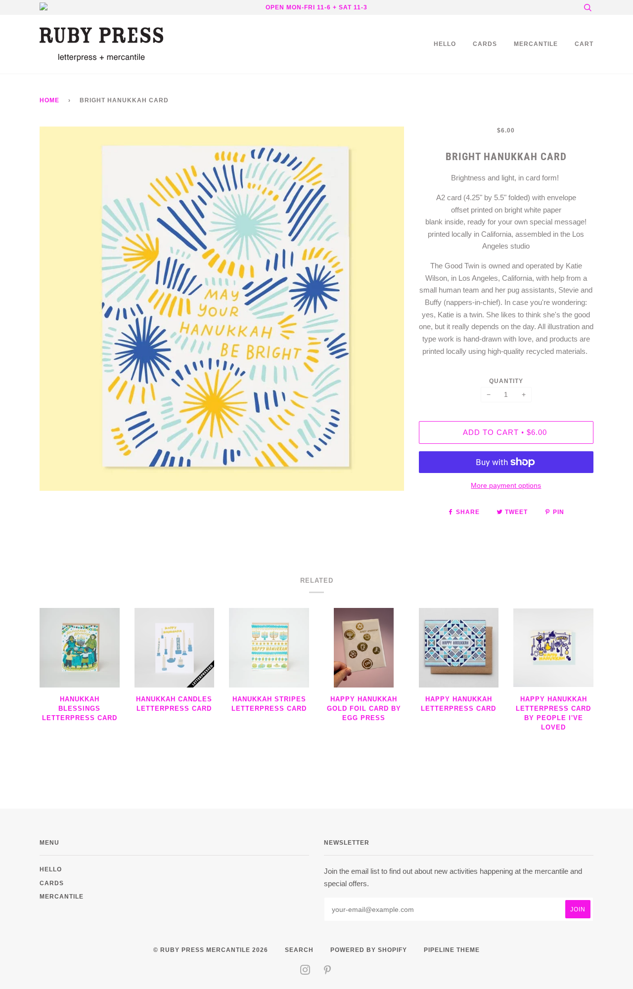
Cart (584, 44)
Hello (445, 44)
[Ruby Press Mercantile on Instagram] (305, 971)
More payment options (506, 485)
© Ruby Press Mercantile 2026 (210, 949)
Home (49, 100)
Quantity (506, 381)
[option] (222, 309)
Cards (485, 44)
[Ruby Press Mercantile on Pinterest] (327, 971)
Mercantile (536, 44)
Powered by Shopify (368, 949)
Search (299, 949)
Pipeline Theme (452, 949)
